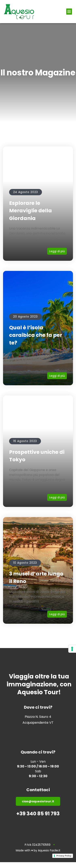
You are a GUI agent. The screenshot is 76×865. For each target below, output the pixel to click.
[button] (69, 12)
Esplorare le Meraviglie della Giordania (30, 211)
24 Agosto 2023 (25, 192)
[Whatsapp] (46, 731)
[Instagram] (38, 731)
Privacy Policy (63, 855)
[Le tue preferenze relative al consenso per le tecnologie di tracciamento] (72, 649)
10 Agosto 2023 (25, 563)
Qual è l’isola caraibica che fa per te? (35, 335)
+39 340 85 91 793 (38, 813)
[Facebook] (30, 731)
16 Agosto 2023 (25, 441)
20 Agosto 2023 (25, 316)
